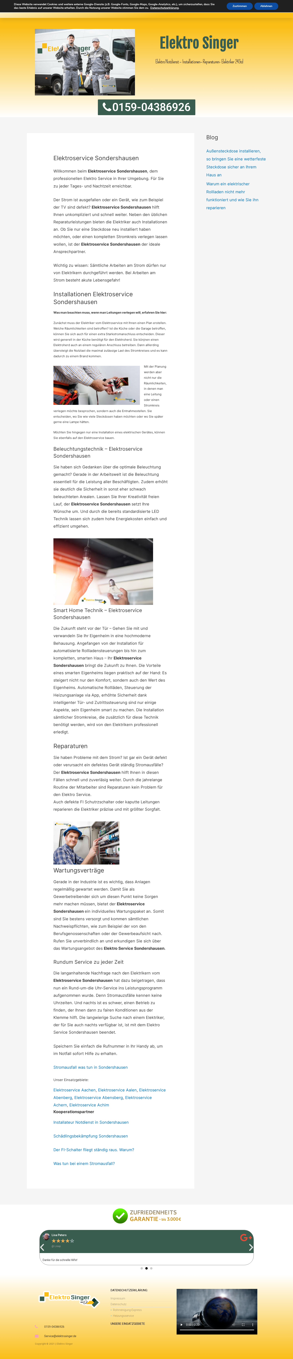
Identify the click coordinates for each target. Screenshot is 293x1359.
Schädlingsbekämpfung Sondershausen (90, 1136)
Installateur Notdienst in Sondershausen (91, 1122)
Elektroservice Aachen (74, 1090)
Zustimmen (240, 6)
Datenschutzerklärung (164, 8)
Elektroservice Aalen (117, 1090)
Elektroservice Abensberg (98, 1097)
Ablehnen (266, 6)
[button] (42, 1247)
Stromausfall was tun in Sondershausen (90, 1067)
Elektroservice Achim (89, 1105)
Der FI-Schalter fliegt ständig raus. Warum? (93, 1149)
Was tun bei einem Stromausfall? (84, 1163)
